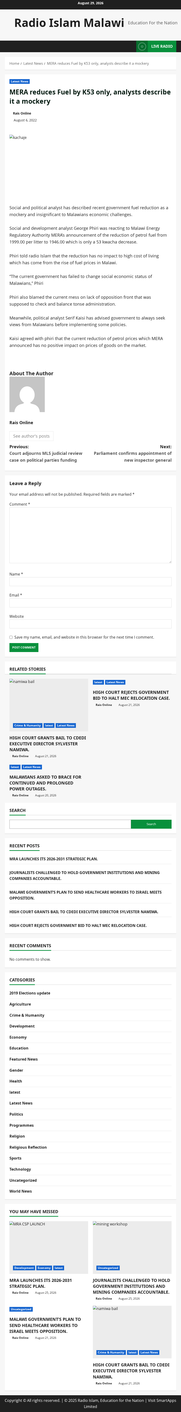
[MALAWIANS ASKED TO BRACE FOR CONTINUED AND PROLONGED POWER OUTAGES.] (48, 767)
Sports (15, 1158)
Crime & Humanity (27, 725)
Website (16, 616)
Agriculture (20, 1004)
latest (49, 725)
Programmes (21, 1125)
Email (15, 595)
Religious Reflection (28, 1147)
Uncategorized (23, 1180)
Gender (16, 1070)
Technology (20, 1169)
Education (19, 1048)
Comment (19, 504)
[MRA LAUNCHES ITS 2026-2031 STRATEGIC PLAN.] (48, 1247)
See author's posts (31, 436)
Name (16, 574)
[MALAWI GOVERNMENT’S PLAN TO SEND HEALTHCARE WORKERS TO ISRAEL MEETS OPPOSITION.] (48, 1309)
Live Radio (162, 46)
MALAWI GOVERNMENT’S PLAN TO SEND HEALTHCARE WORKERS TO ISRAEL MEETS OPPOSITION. (45, 1325)
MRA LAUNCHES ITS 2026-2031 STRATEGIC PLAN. (53, 859)
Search (17, 810)
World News (20, 1191)
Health (15, 1081)
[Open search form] (131, 46)
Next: (133, 453)
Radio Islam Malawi (69, 22)
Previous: (45, 453)
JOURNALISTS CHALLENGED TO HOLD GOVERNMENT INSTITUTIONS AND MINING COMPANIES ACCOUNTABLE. (131, 1286)
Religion (17, 1136)
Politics (16, 1114)
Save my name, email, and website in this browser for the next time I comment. (84, 637)
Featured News (23, 1059)
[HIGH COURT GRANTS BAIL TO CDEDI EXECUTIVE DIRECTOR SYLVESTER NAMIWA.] (48, 705)
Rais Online (22, 113)
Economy (18, 1037)
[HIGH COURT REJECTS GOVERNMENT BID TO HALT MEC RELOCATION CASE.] (132, 682)
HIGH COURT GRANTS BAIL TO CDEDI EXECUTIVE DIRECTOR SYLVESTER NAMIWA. (47, 743)
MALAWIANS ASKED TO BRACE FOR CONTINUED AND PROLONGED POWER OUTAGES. (45, 783)
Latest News (19, 81)
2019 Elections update (29, 993)
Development (22, 1026)
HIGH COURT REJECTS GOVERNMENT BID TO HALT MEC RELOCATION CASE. (131, 695)
